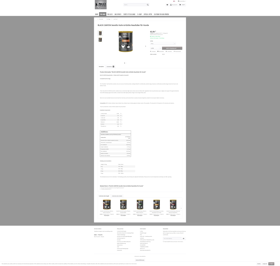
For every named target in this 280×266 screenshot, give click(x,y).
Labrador (142, 238)
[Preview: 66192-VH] (100, 39)
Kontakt (119, 240)
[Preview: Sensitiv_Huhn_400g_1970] (100, 33)
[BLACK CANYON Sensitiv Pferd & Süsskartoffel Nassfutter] (123, 204)
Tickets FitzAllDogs (121, 234)
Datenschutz (120, 245)
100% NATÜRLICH (144, 243)
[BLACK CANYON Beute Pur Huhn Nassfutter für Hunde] (156, 204)
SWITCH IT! (142, 248)
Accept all (265, 263)
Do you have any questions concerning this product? (112, 187)
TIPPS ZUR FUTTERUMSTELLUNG (147, 240)
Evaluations (110, 66)
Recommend (178, 51)
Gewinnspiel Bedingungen (122, 248)
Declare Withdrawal (140, 260)
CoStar (141, 231)
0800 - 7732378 (98, 235)
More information (133, 263)
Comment (169, 51)
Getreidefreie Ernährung (145, 241)
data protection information (177, 241)
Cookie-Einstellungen (121, 231)
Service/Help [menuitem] (182, 1)
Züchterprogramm (121, 238)
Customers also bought (104, 196)
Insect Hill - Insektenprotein (146, 236)
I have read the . (173, 241)
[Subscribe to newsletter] (183, 238)
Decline (259, 263)
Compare (153, 51)
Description (101, 66)
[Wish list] (167, 4)
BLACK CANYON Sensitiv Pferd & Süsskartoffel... (123, 211)
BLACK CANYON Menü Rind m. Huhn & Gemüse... (106, 211)
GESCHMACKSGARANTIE (145, 250)
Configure (271, 263)
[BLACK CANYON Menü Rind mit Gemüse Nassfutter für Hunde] (173, 204)
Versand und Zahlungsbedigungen (124, 236)
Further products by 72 (106, 189)
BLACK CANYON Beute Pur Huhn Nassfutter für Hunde (157, 211)
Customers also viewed (117, 196)
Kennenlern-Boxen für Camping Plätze (125, 233)
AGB (118, 246)
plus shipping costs (159, 34)
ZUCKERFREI (142, 245)
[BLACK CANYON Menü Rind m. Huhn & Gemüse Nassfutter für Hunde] (107, 204)
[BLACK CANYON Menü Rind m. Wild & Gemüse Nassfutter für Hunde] (140, 204)
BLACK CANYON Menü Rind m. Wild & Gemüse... (140, 211)
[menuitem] (136, 5)
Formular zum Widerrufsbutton (124, 241)
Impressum (119, 250)
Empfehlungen (143, 233)
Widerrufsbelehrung (121, 243)
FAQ (141, 234)
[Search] (147, 4)
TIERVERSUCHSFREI (144, 246)
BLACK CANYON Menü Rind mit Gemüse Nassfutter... (173, 211)
